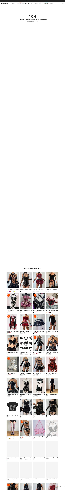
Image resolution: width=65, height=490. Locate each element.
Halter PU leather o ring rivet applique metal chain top (42, 310)
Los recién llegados (38, 3)
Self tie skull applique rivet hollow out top (53, 352)
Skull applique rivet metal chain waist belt (40, 457)
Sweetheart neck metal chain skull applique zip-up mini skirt (29, 394)
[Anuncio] (32, 1)
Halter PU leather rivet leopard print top (13, 394)
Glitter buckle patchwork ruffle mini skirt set (27, 310)
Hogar (13, 3)
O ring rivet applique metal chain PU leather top (54, 436)
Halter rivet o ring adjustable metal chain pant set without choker (17, 310)
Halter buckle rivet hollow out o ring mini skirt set (41, 373)
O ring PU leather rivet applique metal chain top (27, 373)
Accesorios (51, 3)
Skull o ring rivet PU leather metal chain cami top (54, 478)
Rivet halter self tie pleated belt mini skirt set (40, 394)
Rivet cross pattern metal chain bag (12, 457)
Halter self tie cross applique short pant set (14, 478)
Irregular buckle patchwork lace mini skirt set (14, 373)
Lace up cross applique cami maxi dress (52, 394)
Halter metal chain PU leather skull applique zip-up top (42, 478)
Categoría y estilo (45, 3)
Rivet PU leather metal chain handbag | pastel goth (41, 436)
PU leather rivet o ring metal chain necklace (27, 352)
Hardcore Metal (30, 3)
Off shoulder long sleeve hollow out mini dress (54, 331)
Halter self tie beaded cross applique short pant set (28, 457)
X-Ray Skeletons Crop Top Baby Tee (12, 415)
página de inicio (34, 21)
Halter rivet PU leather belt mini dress (39, 352)
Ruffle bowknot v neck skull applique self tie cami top (28, 478)
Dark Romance (24, 3)
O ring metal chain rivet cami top (25, 436)
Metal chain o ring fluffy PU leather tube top (40, 289)
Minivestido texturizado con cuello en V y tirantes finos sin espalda (30, 415)
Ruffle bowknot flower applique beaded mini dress (54, 373)
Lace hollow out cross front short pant (52, 310)
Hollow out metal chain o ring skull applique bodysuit (55, 457)
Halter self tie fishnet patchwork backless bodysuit (15, 289)
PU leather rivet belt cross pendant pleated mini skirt (41, 331)
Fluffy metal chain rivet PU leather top (26, 331)
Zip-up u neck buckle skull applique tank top (27, 289)
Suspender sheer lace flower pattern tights (14, 436)
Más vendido (19, 3)
